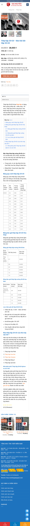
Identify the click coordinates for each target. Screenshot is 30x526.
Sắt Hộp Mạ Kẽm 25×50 (22, 432)
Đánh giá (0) (5, 99)
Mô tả (4, 96)
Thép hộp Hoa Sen (10, 354)
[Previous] (3, 21)
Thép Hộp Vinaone (10, 357)
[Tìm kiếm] (27, 4)
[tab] (15, 96)
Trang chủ (11, 10)
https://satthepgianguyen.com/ (14, 477)
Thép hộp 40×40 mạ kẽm (7, 432)
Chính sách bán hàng (7, 488)
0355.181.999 (20, 471)
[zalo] (27, 515)
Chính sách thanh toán (7, 491)
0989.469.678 (19, 469)
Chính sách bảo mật (6, 497)
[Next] (26, 21)
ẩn (11, 120)
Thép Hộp (19, 10)
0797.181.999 (4, 471)
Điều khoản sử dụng (6, 500)
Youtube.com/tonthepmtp (12, 475)
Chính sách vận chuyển (7, 494)
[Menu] (2, 4)
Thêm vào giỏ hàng (9, 76)
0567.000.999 (12, 471)
